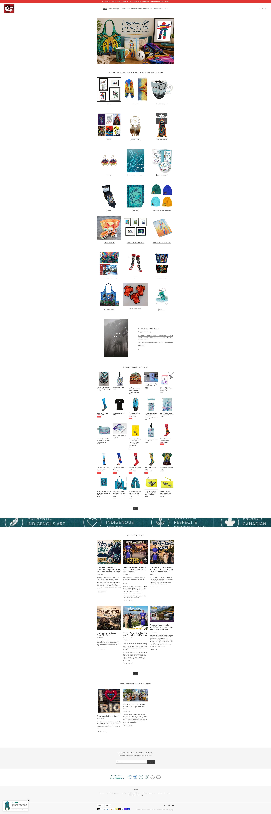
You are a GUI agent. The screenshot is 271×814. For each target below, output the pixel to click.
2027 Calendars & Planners (135, 175)
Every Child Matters (162, 139)
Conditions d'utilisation (134, 793)
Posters (109, 139)
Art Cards (162, 309)
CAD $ (107, 805)
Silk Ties (109, 210)
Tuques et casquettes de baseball (162, 210)
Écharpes (135, 104)
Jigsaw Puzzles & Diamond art (109, 278)
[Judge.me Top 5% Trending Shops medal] (158, 777)
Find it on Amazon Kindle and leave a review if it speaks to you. (155, 342)
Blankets (135, 210)
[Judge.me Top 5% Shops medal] (152, 777)
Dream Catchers (135, 139)
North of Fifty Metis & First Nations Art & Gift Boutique (150, 809)
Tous (135, 508)
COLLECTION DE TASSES (161, 104)
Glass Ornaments (161, 175)
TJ (138, 348)
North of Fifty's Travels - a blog (135, 795)
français (100, 805)
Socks (135, 278)
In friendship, (141, 345)
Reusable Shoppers (109, 309)
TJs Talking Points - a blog (163, 793)
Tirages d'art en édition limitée (135, 242)
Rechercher (101, 793)
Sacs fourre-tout (109, 242)
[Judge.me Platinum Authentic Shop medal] (141, 777)
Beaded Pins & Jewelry (135, 308)
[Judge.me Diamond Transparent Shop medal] (129, 777)
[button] (28, 801)
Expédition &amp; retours (113, 793)
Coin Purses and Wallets (161, 278)
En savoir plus (102, 591)
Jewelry (109, 175)
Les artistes (123, 793)
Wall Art (109, 104)
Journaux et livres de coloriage (161, 242)
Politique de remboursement (148, 793)
